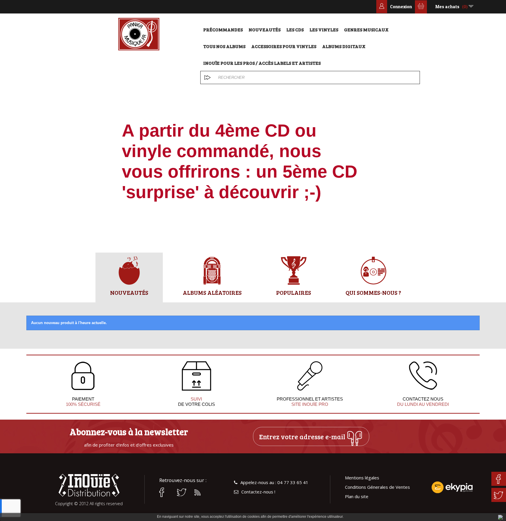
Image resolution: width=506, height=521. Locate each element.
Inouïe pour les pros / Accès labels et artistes (262, 63)
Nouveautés (265, 29)
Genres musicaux (366, 29)
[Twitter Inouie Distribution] (183, 492)
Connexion (401, 6)
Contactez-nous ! (258, 491)
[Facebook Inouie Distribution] (165, 492)
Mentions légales (362, 477)
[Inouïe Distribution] (139, 34)
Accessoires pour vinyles (283, 46)
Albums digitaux (343, 46)
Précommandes (223, 29)
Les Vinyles (324, 29)
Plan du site (356, 496)
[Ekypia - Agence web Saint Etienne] (452, 487)
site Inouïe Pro (309, 404)
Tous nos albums (224, 46)
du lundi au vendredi (423, 404)
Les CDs (295, 29)
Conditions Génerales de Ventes (377, 487)
